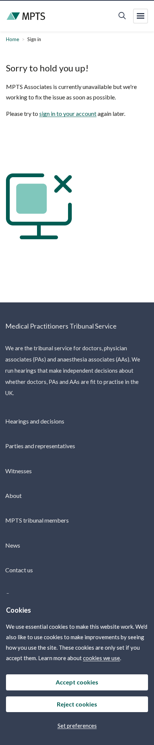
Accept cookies (77, 682)
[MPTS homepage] (26, 16)
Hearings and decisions (34, 421)
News (12, 545)
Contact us (19, 569)
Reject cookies (77, 704)
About (13, 495)
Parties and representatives (40, 445)
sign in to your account (67, 113)
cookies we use (101, 658)
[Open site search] (122, 16)
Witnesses (18, 470)
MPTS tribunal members (37, 520)
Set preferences (77, 725)
